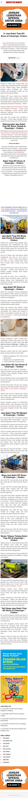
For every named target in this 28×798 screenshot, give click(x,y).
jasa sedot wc (4, 406)
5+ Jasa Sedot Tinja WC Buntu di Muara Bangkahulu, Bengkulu (12, 709)
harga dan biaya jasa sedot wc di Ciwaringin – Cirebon (14, 628)
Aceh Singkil (6, 751)
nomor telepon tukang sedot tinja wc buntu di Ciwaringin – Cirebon (14, 585)
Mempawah (6, 759)
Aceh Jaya (5, 746)
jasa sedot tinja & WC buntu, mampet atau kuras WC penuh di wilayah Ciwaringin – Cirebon (14, 133)
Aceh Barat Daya (7, 740)
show (18, 58)
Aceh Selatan (7, 749)
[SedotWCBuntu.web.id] (14, 2)
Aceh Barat (6, 738)
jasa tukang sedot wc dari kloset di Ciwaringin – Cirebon (14, 388)
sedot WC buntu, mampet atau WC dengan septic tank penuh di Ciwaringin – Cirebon (13, 169)
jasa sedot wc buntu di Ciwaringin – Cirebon (14, 314)
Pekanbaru (6, 762)
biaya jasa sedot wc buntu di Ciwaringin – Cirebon (14, 500)
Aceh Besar (6, 743)
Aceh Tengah (6, 757)
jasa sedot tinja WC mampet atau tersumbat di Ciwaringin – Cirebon (14, 107)
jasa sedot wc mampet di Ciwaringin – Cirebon (14, 432)
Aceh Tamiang (7, 754)
